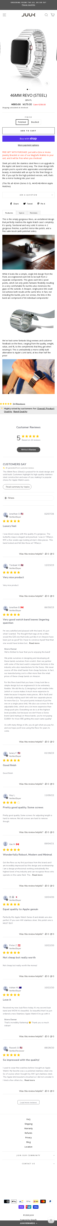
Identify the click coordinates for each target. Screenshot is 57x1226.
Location (29, 1146)
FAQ (28, 1119)
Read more (34, 643)
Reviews (33, 213)
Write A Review (28, 449)
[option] (28, 3)
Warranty (28, 1128)
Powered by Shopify (28, 1220)
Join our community (28, 1155)
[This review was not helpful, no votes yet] (51, 553)
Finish (28, 117)
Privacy (28, 1137)
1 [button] (27, 89)
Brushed (35, 122)
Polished (22, 122)
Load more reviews (28, 1102)
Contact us (28, 1164)
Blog (28, 1142)
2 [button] (30, 89)
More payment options (28, 145)
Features (9, 213)
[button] (28, 1223)
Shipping (5, 108)
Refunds (28, 1133)
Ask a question (28, 195)
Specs (21, 213)
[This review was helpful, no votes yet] (46, 553)
